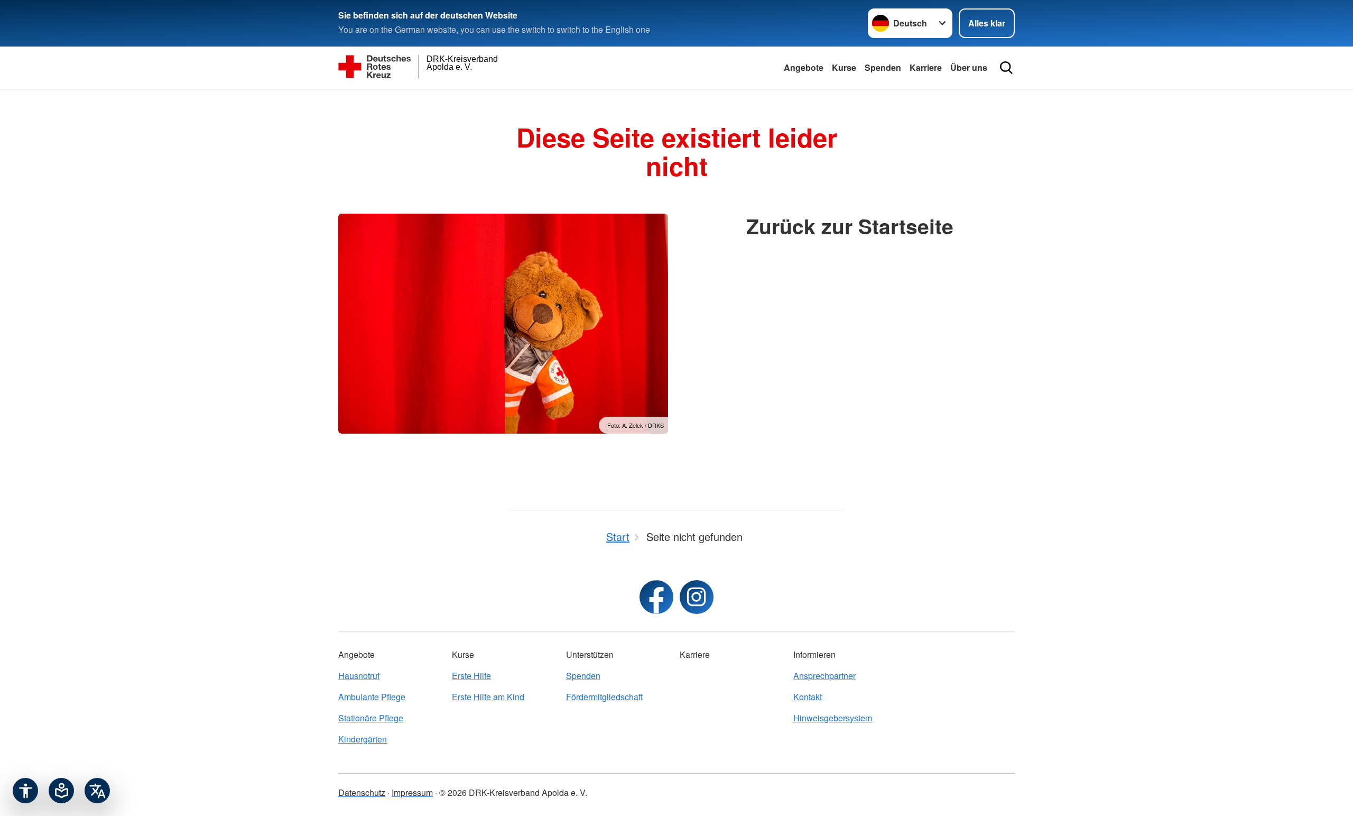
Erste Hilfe (471, 676)
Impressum (412, 792)
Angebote (803, 67)
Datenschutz (361, 792)
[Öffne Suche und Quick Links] (1006, 67)
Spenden (883, 67)
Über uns (968, 67)
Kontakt (807, 697)
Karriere (926, 67)
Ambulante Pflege (371, 697)
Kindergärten (362, 739)
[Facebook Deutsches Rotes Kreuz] (656, 597)
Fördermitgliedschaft (604, 697)
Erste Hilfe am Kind (488, 697)
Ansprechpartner (824, 676)
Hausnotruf (358, 676)
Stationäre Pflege (370, 718)
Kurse (844, 67)
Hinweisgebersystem (832, 718)
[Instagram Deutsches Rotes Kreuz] (696, 597)
